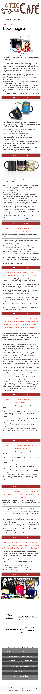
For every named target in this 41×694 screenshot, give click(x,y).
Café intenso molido (20, 676)
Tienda (12, 24)
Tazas (4, 24)
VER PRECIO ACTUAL (21, 98)
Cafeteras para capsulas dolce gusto (20, 666)
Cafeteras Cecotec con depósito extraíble (20, 661)
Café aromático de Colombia (20, 657)
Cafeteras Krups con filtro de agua (20, 652)
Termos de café (20, 671)
